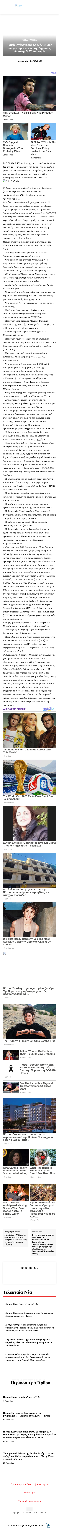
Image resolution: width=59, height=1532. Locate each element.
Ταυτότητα (29, 1492)
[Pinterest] (29, 1275)
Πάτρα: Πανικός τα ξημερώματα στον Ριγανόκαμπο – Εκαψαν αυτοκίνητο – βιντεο (30, 1314)
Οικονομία (29, 40)
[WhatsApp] (36, 1275)
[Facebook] (15, 1275)
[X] (22, 1275)
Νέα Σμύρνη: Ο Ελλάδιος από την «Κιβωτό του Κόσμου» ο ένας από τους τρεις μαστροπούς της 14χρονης (15, 1239)
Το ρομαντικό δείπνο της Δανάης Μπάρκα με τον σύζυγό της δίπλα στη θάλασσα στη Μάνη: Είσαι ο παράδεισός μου (28, 1342)
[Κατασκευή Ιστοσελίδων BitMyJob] (48, 1525)
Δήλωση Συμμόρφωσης (29, 1500)
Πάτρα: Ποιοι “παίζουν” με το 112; (21, 1303)
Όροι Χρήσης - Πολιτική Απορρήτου (30, 1484)
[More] (43, 1275)
